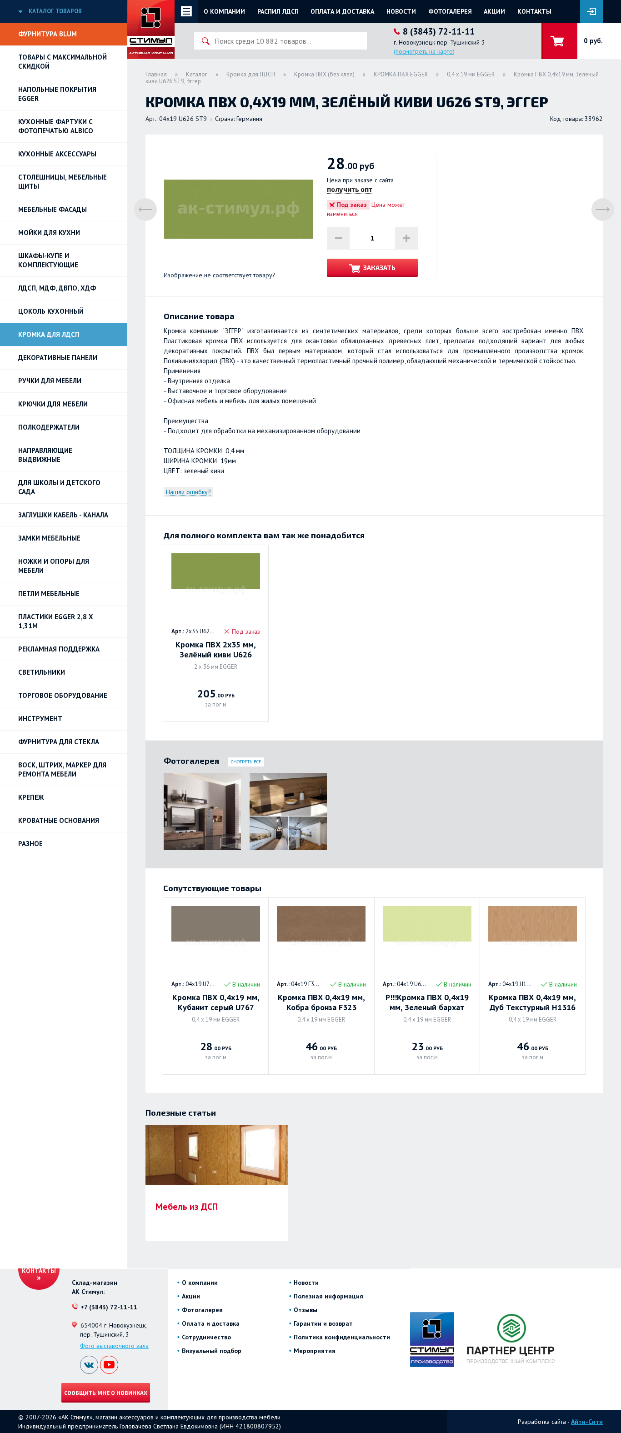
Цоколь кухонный (51, 311)
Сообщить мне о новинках (105, 1392)
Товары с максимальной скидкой (62, 61)
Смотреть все (246, 762)
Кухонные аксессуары (57, 154)
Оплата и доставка (342, 11)
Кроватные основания (58, 820)
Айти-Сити (587, 1422)
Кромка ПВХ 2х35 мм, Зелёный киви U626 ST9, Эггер (215, 650)
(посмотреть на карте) (424, 51)
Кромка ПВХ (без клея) (324, 74)
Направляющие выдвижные (45, 455)
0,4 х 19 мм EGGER (471, 74)
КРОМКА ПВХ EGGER (401, 74)
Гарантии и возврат (323, 1323)
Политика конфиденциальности (342, 1337)
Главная (156, 74)
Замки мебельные (49, 538)
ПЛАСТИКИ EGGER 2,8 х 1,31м (55, 621)
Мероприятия (315, 1351)
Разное (30, 843)
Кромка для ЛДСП (49, 334)
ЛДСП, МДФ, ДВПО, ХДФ (57, 288)
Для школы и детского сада (59, 487)
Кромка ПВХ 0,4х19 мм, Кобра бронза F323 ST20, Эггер (321, 1002)
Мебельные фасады (52, 209)
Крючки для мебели (53, 404)
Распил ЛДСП (278, 11)
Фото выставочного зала (114, 1346)
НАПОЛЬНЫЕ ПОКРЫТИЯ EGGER (57, 94)
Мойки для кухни (49, 232)
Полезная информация (328, 1296)
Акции (494, 11)
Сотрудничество (206, 1337)
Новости (401, 11)
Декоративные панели (57, 357)
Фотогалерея (450, 11)
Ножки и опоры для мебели (53, 566)
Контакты (534, 11)
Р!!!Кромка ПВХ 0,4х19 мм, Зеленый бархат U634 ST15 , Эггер (427, 1002)
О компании (224, 11)
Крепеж (31, 797)
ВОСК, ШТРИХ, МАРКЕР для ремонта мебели (62, 769)
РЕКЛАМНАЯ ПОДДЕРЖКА (59, 649)
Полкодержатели (49, 427)
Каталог (196, 74)
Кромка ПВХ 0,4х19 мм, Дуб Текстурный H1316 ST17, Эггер (532, 1002)
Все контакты (39, 1266)
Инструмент (40, 718)
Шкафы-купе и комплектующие (48, 260)
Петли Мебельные (49, 593)
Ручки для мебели (49, 380)
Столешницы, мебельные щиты (62, 181)
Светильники (41, 672)
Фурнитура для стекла (58, 741)
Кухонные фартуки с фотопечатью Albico (55, 126)
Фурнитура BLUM (47, 34)
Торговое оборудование (62, 695)
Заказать (379, 267)
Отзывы (305, 1310)
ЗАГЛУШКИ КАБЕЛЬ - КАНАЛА (63, 515)
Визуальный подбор (211, 1351)
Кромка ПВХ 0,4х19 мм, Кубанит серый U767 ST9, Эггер (216, 1002)
